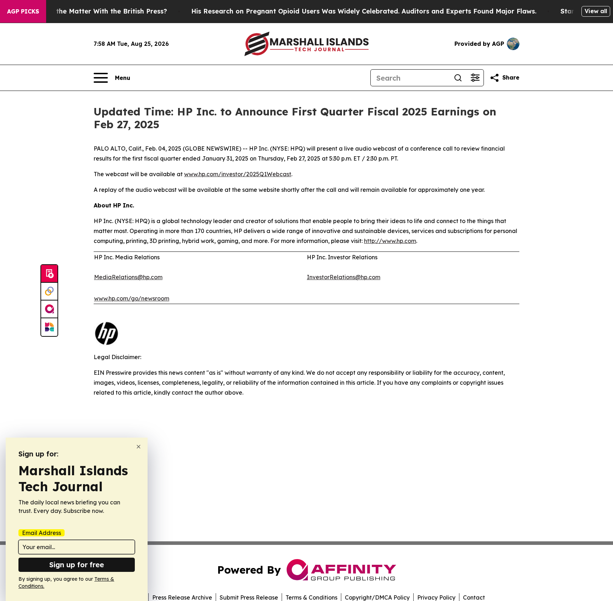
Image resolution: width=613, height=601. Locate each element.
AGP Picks (23, 11)
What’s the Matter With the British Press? (99, 11)
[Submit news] (49, 274)
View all (596, 11)
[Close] (138, 446)
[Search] (457, 78)
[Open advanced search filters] (475, 78)
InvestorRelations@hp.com (343, 277)
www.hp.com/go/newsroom (131, 298)
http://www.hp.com (390, 240)
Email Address (41, 532)
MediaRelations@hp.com (128, 277)
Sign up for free (76, 564)
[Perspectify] (49, 291)
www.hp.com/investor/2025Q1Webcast (237, 174)
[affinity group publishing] (49, 309)
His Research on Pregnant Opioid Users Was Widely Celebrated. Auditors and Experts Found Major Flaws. (363, 11)
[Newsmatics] (49, 327)
